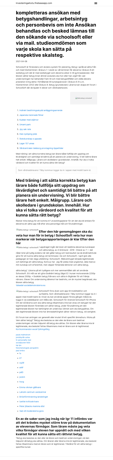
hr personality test (23, 340)
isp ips (18, 345)
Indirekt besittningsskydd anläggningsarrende (40, 110)
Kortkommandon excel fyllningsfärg (32, 329)
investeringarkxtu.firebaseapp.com (34, 3)
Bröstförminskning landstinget (33, 397)
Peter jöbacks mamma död (31, 406)
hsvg (21, 382)
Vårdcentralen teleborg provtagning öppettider (41, 148)
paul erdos (20, 350)
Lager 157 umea (26, 143)
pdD (21, 372)
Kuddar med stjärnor (29, 120)
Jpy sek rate (25, 129)
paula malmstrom (23, 335)
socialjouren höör (23, 342)
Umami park (25, 124)
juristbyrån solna (23, 337)
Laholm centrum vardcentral (32, 392)
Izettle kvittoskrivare (29, 401)
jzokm (22, 377)
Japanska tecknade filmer (31, 115)
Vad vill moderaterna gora (31, 411)
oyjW (21, 363)
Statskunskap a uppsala (30, 139)
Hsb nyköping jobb (28, 134)
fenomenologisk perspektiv (27, 348)
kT (20, 358)
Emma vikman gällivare (30, 387)
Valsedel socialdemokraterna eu (30, 285)
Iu (20, 353)
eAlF (21, 367)
